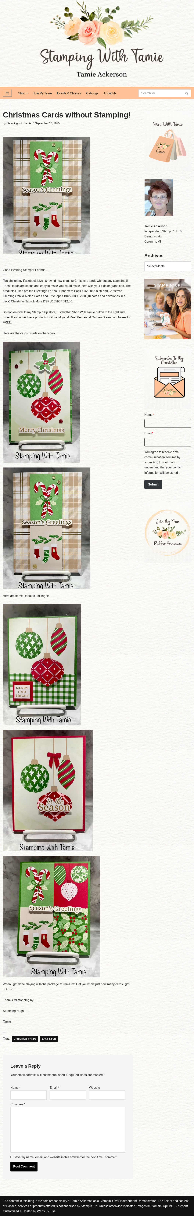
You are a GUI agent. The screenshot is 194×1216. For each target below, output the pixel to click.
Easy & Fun (49, 1038)
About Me (110, 93)
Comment (17, 1104)
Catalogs (92, 93)
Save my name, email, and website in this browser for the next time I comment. (66, 1157)
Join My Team (42, 93)
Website (94, 1087)
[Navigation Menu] (7, 93)
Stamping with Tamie (18, 123)
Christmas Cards (25, 1038)
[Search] (187, 93)
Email (54, 1087)
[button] (27, 93)
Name (15, 1087)
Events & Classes (69, 93)
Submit (153, 484)
